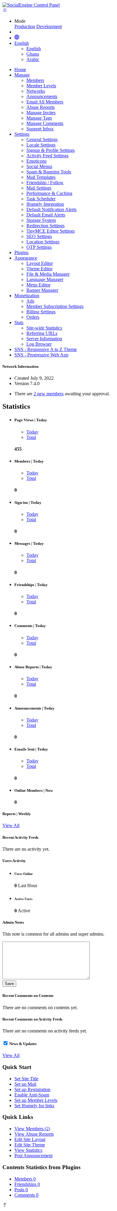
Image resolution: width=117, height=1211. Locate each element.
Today (32, 431)
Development (49, 26)
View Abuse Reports (34, 1134)
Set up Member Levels (35, 1100)
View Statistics (28, 1150)
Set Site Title (26, 1078)
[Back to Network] (16, 38)
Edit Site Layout (29, 1139)
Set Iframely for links (34, 1105)
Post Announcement (33, 1155)
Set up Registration (32, 1089)
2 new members (49, 393)
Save (9, 983)
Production (24, 26)
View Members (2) (32, 1128)
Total (31, 437)
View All (11, 825)
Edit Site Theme (29, 1144)
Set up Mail (25, 1084)
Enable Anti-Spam (31, 1094)
